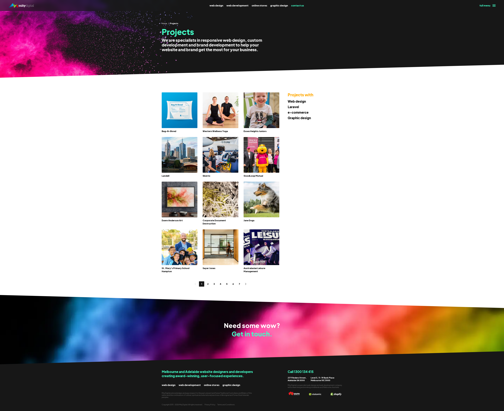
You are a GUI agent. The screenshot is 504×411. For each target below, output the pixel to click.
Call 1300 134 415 (301, 372)
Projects (174, 23)
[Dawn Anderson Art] (179, 199)
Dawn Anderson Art (172, 220)
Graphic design (279, 5)
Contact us (297, 5)
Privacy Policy (210, 405)
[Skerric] (220, 155)
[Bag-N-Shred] (179, 110)
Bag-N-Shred (169, 131)
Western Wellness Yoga (215, 131)
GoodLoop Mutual (253, 175)
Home (164, 23)
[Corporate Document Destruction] (220, 199)
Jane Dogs (249, 220)
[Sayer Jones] (220, 247)
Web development (237, 5)
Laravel (293, 107)
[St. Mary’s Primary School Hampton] (179, 247)
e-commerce (298, 112)
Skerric (206, 175)
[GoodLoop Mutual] (261, 155)
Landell (165, 175)
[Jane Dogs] (261, 199)
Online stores (259, 5)
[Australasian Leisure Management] (261, 247)
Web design (216, 5)
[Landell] (179, 155)
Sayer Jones (209, 268)
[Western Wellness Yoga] (220, 110)
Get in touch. (252, 334)
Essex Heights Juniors (255, 131)
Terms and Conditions (226, 405)
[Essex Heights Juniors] (261, 110)
